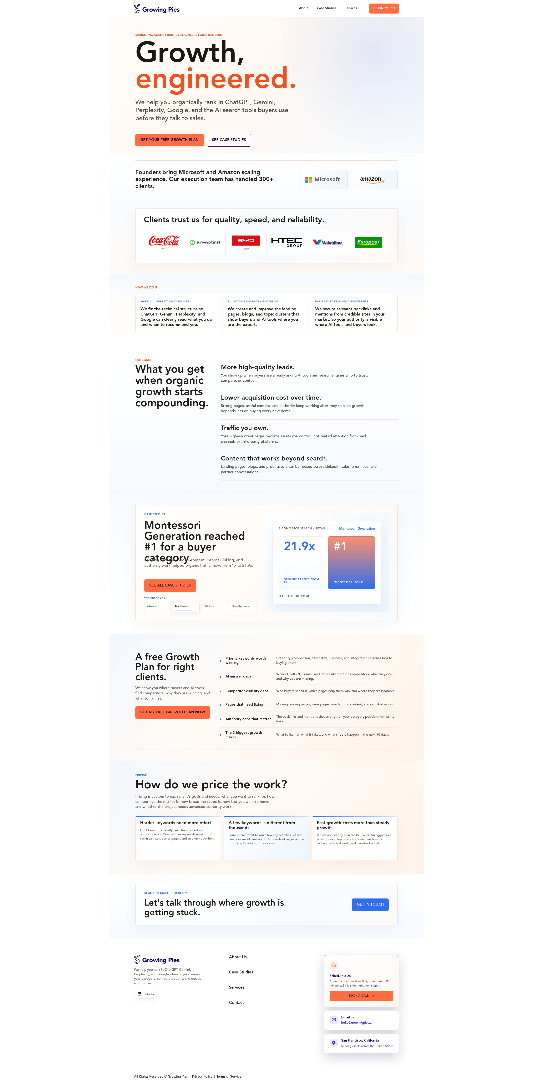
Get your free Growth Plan (169, 140)
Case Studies (326, 8)
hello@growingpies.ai (356, 1022)
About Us (238, 957)
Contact (236, 1003)
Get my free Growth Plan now (172, 712)
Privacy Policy (202, 1076)
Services (351, 8)
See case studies (229, 140)
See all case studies (170, 585)
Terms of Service (229, 1076)
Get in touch (384, 8)
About (304, 8)
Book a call (359, 995)
